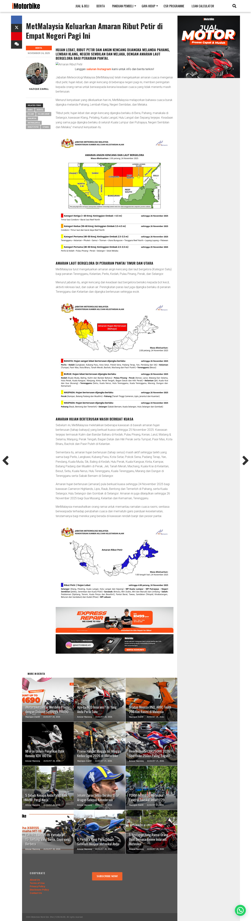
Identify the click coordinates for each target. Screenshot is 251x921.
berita (40, 110)
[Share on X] (16, 28)
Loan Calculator (203, 6)
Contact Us (36, 893)
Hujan (31, 114)
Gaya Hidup (148, 6)
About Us (35, 879)
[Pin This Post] (16, 36)
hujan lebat (43, 114)
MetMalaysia (34, 123)
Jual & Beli (82, 6)
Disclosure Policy (39, 889)
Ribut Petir (33, 127)
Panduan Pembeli (122, 6)
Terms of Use (37, 883)
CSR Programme (174, 6)
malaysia (32, 118)
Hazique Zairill (39, 89)
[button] (240, 910)
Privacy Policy (37, 886)
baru (30, 110)
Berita (100, 6)
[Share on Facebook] (16, 20)
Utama (46, 127)
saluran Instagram (98, 69)
